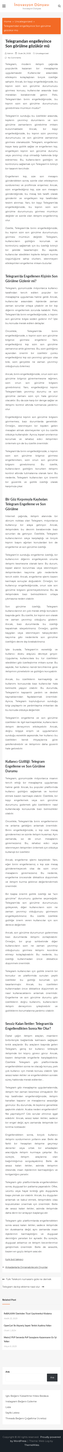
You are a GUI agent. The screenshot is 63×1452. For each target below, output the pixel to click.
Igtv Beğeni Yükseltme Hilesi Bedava (27, 1395)
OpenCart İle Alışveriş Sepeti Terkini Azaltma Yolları (27, 1326)
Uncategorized (42, 53)
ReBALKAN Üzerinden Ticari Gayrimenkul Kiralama (28, 1314)
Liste (8, 1407)
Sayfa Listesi (12, 1412)
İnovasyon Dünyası (31, 5)
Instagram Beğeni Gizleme (21, 1401)
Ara (7, 1371)
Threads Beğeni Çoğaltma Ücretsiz (26, 1418)
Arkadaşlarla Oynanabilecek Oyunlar (26, 1267)
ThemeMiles (31, 1445)
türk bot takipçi (14, 1259)
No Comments (14, 58)
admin (10, 53)
